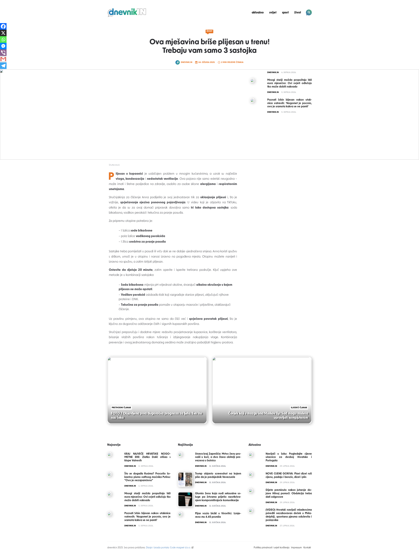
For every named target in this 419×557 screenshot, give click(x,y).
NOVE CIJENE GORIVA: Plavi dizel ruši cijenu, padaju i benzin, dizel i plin (289, 475)
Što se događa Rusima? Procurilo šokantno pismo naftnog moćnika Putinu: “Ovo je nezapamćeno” (147, 477)
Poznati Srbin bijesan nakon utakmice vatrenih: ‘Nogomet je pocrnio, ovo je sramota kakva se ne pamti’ (147, 517)
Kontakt (307, 548)
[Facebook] (3, 26)
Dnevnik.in (186, 62)
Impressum (296, 548)
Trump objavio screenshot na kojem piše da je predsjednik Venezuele (218, 475)
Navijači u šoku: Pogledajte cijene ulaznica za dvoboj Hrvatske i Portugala (289, 457)
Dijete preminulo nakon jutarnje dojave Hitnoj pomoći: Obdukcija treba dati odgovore (289, 493)
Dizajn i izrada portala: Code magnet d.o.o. (168, 548)
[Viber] (3, 52)
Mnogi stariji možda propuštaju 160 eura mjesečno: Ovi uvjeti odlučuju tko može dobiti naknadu (147, 497)
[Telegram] (3, 65)
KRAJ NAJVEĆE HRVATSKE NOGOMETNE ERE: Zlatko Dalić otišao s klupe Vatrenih (147, 457)
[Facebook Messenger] (3, 46)
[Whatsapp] (3, 39)
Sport (285, 12)
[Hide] (1, 72)
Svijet (272, 12)
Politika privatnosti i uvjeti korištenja (271, 548)
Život (297, 12)
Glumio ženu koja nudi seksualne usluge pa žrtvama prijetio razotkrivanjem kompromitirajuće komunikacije (218, 497)
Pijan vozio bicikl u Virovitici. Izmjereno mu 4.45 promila (218, 515)
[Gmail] (3, 59)
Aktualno (258, 12)
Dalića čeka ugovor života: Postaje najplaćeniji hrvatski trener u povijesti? (289, 24)
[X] (3, 33)
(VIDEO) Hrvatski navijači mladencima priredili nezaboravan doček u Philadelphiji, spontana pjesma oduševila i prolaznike (289, 515)
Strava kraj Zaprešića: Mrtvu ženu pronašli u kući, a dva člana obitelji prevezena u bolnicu (218, 457)
